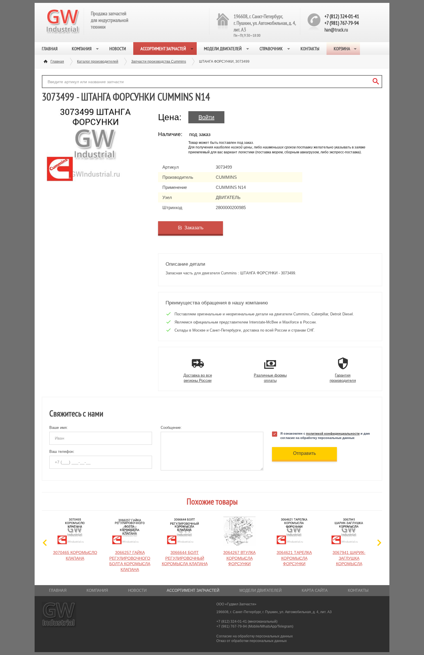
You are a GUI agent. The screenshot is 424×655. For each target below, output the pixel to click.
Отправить (304, 453)
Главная (49, 48)
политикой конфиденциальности (333, 433)
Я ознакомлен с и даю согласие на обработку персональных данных (325, 436)
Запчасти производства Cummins (158, 61)
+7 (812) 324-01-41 (341, 16)
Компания (81, 48)
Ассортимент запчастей (163, 48)
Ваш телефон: (61, 451)
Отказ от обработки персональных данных (251, 641)
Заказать (193, 227)
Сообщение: (171, 427)
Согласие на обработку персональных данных (254, 636)
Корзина (342, 48)
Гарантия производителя (343, 378)
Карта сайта (315, 590)
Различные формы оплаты (270, 378)
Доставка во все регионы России (197, 378)
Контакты (310, 48)
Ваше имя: (58, 427)
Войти (206, 117)
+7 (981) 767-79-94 (341, 23)
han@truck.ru (336, 30)
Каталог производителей (97, 61)
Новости (117, 48)
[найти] (375, 81)
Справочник (271, 48)
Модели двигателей (223, 48)
